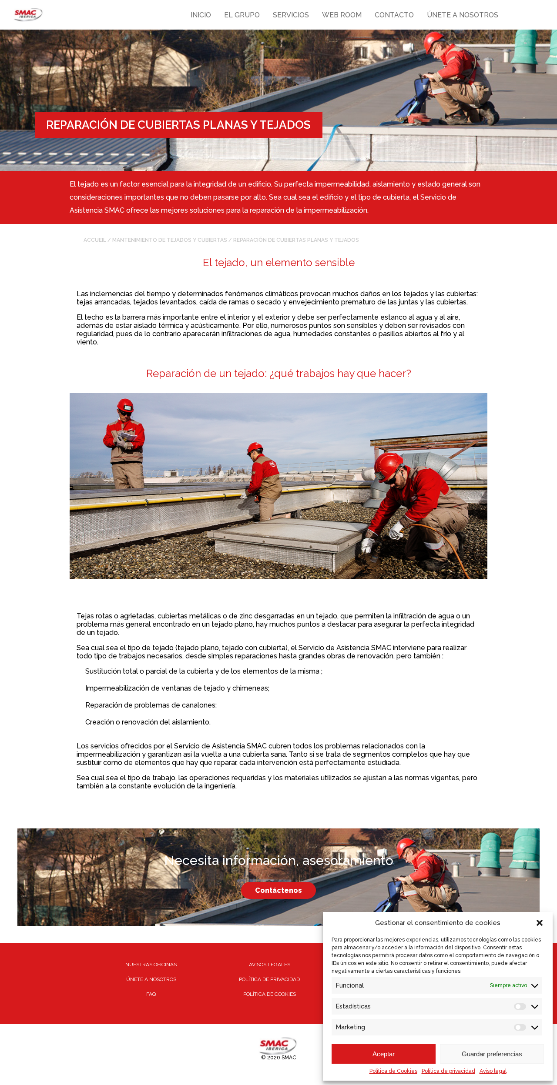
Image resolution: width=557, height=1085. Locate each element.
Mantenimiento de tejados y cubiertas (169, 240)
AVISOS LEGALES (269, 964)
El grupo (242, 15)
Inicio (201, 15)
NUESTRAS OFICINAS (151, 964)
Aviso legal (493, 1071)
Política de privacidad (448, 1071)
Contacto (394, 15)
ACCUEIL (95, 240)
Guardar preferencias (492, 1054)
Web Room (342, 15)
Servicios (291, 15)
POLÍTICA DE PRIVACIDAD (269, 979)
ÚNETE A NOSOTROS (151, 979)
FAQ (151, 994)
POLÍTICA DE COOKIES (269, 994)
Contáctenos (278, 890)
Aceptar (383, 1054)
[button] (539, 922)
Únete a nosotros (462, 15)
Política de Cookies (393, 1071)
